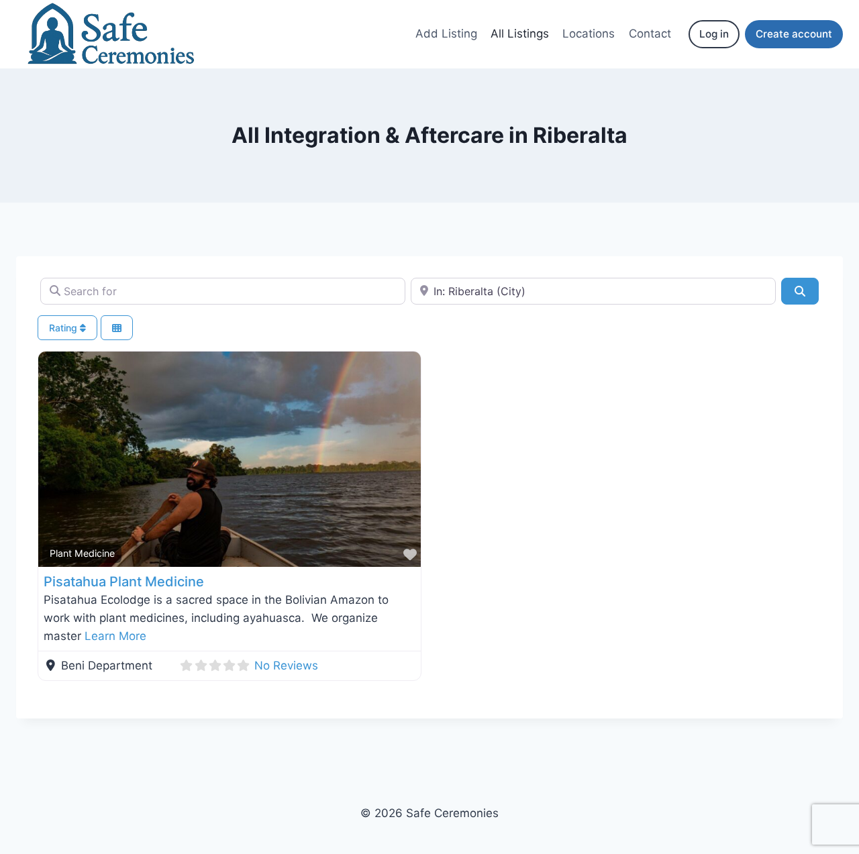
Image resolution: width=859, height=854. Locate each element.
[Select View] (117, 327)
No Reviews (286, 665)
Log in (714, 34)
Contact (650, 33)
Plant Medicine (82, 553)
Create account (794, 34)
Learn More (115, 636)
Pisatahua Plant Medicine (124, 582)
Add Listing (446, 33)
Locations (588, 33)
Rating (64, 327)
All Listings (520, 33)
